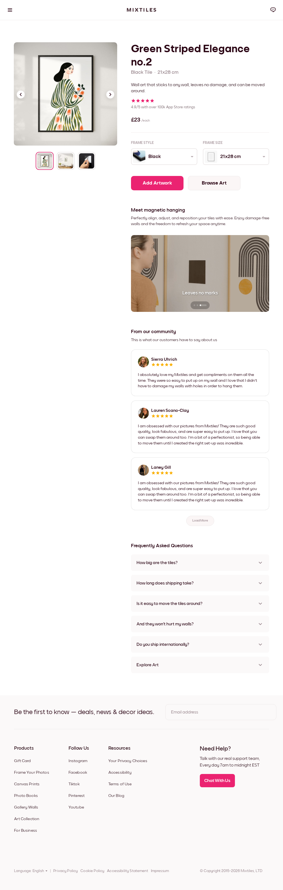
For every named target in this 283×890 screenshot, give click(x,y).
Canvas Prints (27, 784)
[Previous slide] (21, 94)
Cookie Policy (92, 871)
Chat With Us (217, 780)
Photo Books (26, 796)
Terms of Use (120, 784)
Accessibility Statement (127, 871)
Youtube (76, 807)
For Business (25, 830)
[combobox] (164, 157)
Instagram (78, 761)
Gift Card (22, 761)
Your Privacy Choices (127, 761)
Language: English (29, 871)
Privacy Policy (65, 871)
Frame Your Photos (31, 772)
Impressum (160, 871)
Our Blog (116, 796)
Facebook (78, 772)
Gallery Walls (26, 807)
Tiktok (74, 784)
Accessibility (120, 772)
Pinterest (77, 796)
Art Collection (26, 819)
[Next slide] (110, 94)
